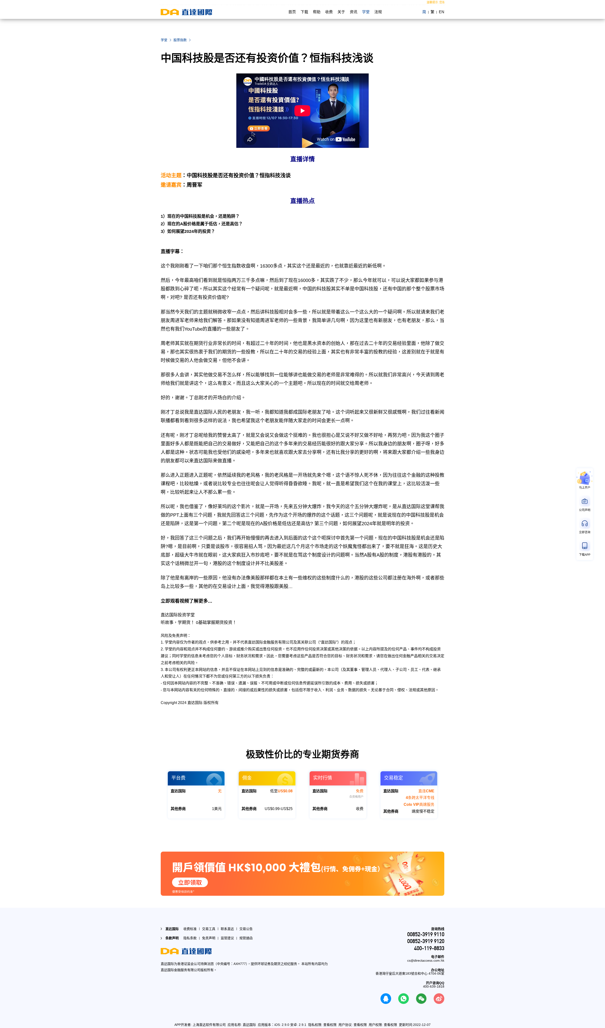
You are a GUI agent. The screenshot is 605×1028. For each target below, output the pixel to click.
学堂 (366, 12)
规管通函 (246, 938)
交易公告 (246, 929)
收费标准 (190, 929)
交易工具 (208, 929)
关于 (341, 12)
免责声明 (208, 938)
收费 (329, 12)
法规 (378, 12)
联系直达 (227, 929)
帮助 (316, 12)
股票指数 (180, 40)
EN (441, 12)
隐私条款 (190, 938)
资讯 (353, 12)
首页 (292, 12)
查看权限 (330, 1025)
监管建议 (227, 938)
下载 (304, 12)
